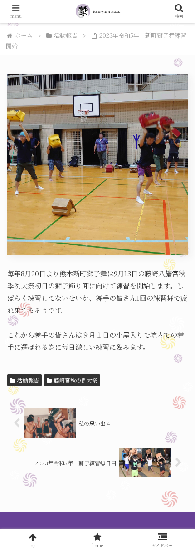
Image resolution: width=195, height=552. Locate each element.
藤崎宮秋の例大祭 (76, 380)
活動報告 (28, 380)
